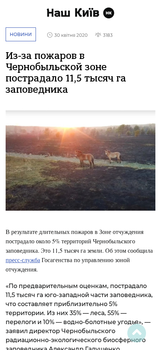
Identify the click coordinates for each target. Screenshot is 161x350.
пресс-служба (23, 260)
